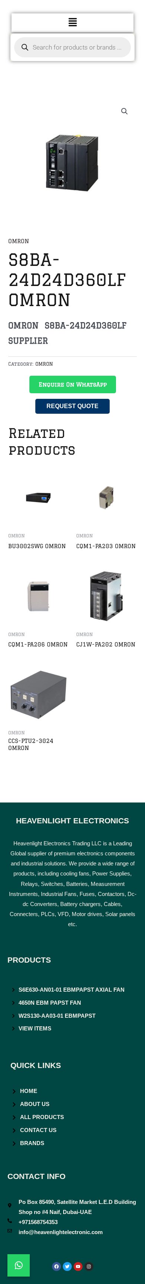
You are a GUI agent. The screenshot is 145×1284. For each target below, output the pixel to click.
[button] (72, 23)
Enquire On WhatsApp (73, 384)
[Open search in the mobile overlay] (72, 47)
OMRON (18, 241)
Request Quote (72, 406)
